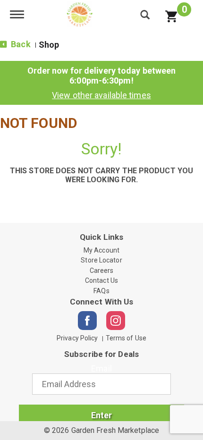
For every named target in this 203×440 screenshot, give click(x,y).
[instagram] (115, 320)
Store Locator (101, 260)
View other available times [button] (101, 95)
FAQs (101, 291)
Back (20, 44)
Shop (49, 45)
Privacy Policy (77, 338)
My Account (101, 250)
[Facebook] (87, 320)
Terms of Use (126, 338)
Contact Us (101, 280)
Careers (102, 270)
